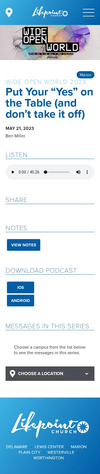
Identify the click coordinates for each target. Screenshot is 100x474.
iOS (20, 287)
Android (20, 300)
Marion (85, 75)
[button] (50, 373)
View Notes (23, 245)
